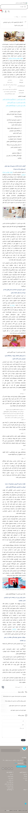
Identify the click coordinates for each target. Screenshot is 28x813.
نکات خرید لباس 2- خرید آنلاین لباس (16, 102)
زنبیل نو (12, 305)
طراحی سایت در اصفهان (22, 810)
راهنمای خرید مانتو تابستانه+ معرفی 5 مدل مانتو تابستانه (14, 696)
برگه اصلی (25, 774)
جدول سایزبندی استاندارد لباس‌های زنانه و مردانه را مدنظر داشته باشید (14, 122)
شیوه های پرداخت (9, 786)
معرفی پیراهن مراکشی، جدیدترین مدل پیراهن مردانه (15, 701)
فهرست (22, 6)
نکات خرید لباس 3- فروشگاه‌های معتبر (15, 105)
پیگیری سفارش (10, 776)
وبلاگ (26, 780)
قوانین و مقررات (10, 788)
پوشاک (16, 17)
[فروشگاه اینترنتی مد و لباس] (14, 3)
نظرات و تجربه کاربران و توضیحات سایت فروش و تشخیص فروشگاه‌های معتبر (14, 139)
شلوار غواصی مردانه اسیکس (15, 58)
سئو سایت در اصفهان (13, 810)
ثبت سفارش (11, 780)
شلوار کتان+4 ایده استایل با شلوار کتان (18, 710)
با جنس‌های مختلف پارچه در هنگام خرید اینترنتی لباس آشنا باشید (14, 130)
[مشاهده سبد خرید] (2, 11)
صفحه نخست (23, 17)
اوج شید (4, 810)
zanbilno (14, 629)
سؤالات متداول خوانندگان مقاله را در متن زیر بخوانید (14, 155)
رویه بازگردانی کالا (10, 782)
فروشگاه (25, 776)
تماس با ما (25, 778)
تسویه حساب (10, 778)
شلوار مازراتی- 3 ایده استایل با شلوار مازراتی (17, 705)
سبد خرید (11, 774)
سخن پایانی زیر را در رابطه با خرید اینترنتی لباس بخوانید (14, 147)
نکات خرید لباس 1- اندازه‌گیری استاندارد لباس (14, 99)
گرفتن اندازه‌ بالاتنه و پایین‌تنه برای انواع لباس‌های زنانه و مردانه (14, 114)
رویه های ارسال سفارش (9, 784)
